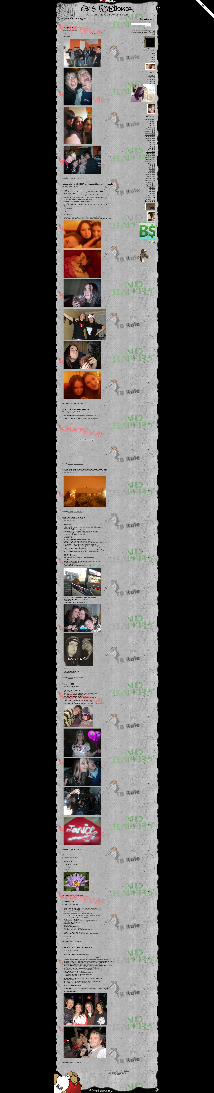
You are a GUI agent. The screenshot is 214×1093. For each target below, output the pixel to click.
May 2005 (152, 169)
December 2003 (150, 201)
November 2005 (150, 157)
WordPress (126, 1071)
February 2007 (150, 129)
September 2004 (149, 184)
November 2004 (150, 180)
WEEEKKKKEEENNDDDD (73, 518)
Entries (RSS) (111, 1073)
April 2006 (152, 148)
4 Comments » (78, 464)
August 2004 (151, 186)
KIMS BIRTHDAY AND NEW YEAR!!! (77, 948)
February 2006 (150, 152)
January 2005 (150, 176)
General (70, 178)
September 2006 (149, 138)
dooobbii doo (68, 902)
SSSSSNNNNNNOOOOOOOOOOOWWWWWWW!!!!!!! (84, 470)
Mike (153, 59)
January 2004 (150, 199)
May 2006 (152, 146)
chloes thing (151, 79)
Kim (153, 55)
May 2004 (152, 191)
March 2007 (151, 127)
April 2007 (152, 125)
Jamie (153, 53)
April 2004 (152, 193)
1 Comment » (78, 178)
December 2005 (150, 155)
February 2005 (150, 174)
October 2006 (150, 137)
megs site (152, 81)
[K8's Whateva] (107, 13)
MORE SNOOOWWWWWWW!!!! (75, 409)
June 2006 (151, 144)
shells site (151, 83)
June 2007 (151, 121)
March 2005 (151, 172)
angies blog (151, 76)
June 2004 (151, 190)
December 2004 (150, 178)
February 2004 (150, 197)
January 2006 (150, 154)
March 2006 (151, 150)
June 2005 (151, 167)
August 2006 (151, 140)
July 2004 (152, 188)
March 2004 (151, 195)
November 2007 (150, 119)
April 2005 (152, 171)
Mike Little (123, 1072)
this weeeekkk (68, 684)
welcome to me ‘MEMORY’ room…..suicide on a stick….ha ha (87, 184)
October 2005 (150, 159)
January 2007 (150, 131)
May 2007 (152, 123)
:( (63, 855)
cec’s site (152, 78)
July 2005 (152, 165)
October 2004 (150, 182)
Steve (153, 61)
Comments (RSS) (121, 1073)
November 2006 (150, 135)
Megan (153, 57)
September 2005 (149, 161)
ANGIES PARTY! (69, 28)
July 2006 (152, 142)
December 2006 (150, 133)
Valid (117, 1074)
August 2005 (151, 163)
